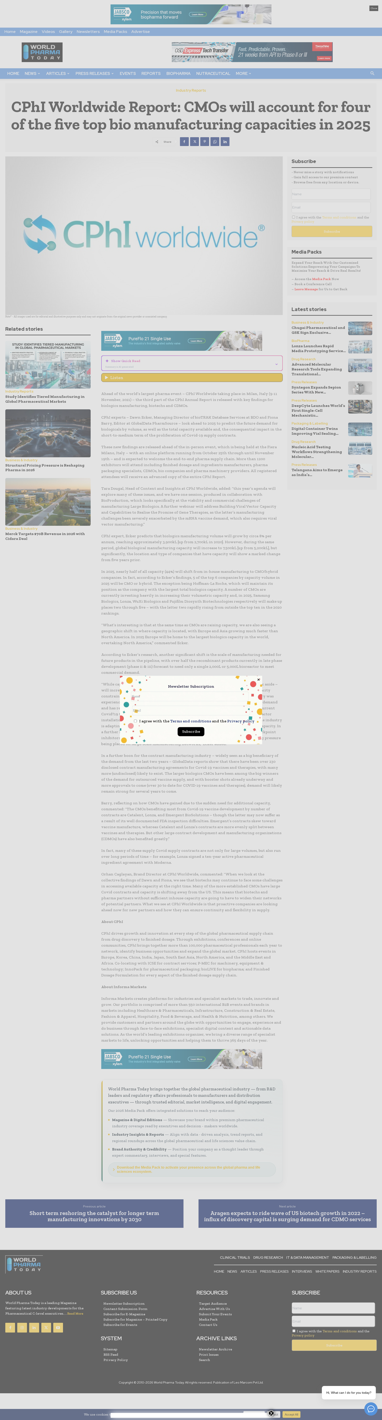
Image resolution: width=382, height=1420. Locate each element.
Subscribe (191, 731)
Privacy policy (240, 721)
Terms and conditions (190, 721)
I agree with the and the (196, 721)
